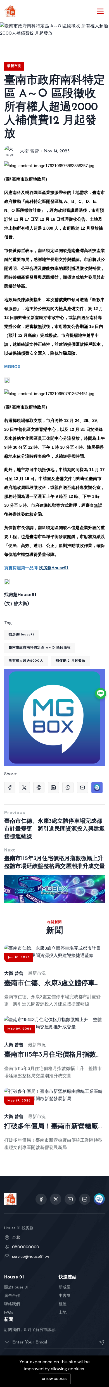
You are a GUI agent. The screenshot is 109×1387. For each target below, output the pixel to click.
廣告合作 (12, 1295)
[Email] (82, 787)
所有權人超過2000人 (26, 661)
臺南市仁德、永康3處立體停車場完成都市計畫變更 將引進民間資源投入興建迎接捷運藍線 (54, 829)
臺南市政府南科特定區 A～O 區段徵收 (40, 647)
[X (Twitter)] (24, 787)
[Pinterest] (38, 787)
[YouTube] (70, 1199)
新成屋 (64, 1287)
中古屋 (64, 1295)
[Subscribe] (99, 1342)
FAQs (8, 1312)
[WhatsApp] (68, 787)
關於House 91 (16, 1287)
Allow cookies (54, 1379)
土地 (63, 1312)
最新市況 (14, 66)
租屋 (63, 1303)
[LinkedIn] (53, 787)
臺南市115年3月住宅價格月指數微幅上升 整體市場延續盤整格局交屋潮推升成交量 (54, 862)
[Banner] (54, 889)
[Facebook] (9, 787)
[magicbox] (99, 1199)
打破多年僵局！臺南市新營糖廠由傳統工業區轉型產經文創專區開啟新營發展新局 (54, 1126)
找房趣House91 (21, 634)
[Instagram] (84, 1199)
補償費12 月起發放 (71, 661)
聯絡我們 (12, 1303)
